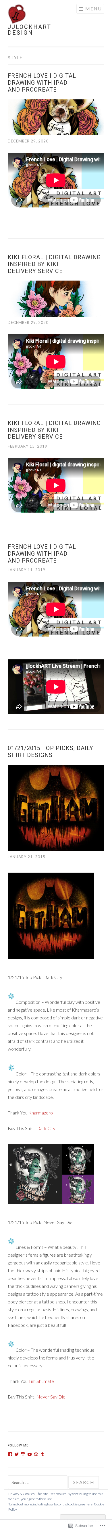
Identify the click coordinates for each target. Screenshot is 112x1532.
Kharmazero (40, 1112)
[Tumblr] (42, 1454)
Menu (93, 8)
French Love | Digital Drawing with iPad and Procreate (42, 83)
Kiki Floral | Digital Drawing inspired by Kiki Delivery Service (54, 264)
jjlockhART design (29, 30)
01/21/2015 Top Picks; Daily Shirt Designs (50, 751)
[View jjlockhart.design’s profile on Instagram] (23, 1454)
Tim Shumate (41, 1381)
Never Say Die (50, 1396)
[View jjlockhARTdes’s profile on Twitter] (16, 1454)
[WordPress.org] (36, 1454)
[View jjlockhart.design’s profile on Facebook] (10, 1454)
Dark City (45, 1128)
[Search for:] (38, 1482)
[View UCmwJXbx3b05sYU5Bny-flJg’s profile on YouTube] (29, 1454)
